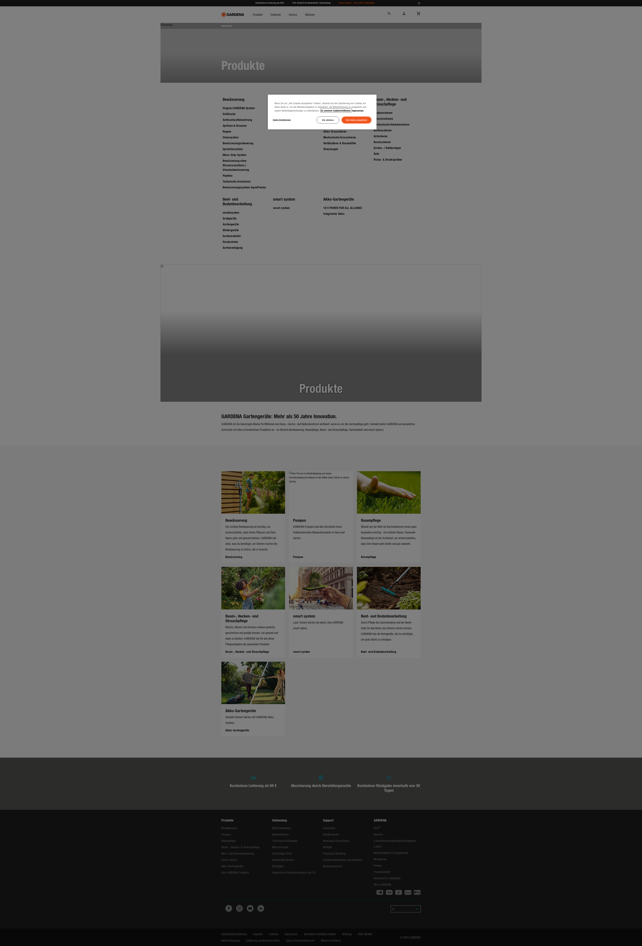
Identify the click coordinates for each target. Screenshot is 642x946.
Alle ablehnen (328, 120)
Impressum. (358, 110)
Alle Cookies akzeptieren (356, 120)
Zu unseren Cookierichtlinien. (336, 110)
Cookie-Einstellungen (282, 119)
